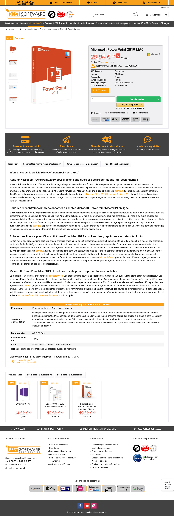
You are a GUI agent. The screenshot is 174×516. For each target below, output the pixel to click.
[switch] (167, 487)
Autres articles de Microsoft (24, 362)
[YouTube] (87, 506)
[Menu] (169, 480)
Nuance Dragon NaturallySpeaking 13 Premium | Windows (87, 406)
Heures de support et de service (62, 458)
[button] (130, 106)
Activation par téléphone (59, 464)
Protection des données (102, 451)
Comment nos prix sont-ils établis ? (82, 164)
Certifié (94, 2)
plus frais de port (107, 62)
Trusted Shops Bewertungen (116, 164)
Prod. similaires (15, 375)
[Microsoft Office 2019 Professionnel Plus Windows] (55, 391)
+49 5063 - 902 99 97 (18, 461)
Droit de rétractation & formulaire (106, 464)
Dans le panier (137, 99)
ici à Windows (99, 90)
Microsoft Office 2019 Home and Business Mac (107, 194)
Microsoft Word (106, 257)
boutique (119, 191)
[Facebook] (80, 506)
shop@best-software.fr (15, 468)
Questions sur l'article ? (118, 113)
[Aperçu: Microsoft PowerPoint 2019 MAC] (13, 50)
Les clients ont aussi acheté (39, 375)
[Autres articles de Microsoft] (154, 54)
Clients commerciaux (63, 2)
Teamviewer (54, 461)
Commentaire (142, 113)
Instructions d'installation (60, 451)
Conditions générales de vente (105, 445)
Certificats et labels (100, 467)
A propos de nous (99, 461)
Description (13, 164)
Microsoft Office (55, 276)
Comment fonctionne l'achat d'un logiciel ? (42, 164)
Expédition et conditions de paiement (107, 458)
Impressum (97, 454)
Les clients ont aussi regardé (70, 375)
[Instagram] (94, 506)
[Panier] (166, 14)
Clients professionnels (58, 445)
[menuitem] (166, 14)
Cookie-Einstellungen (101, 448)
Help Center (122, 3)
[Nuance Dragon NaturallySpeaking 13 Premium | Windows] (87, 391)
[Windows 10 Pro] (23, 391)
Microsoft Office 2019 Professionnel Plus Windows (55, 405)
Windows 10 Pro (23, 404)
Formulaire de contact (58, 454)
